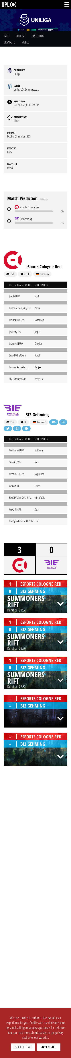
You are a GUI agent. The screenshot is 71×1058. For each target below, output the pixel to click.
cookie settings (22, 1047)
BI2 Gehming (37, 414)
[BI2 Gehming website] (26, 428)
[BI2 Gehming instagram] (63, 422)
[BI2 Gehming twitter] (8, 428)
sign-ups (9, 42)
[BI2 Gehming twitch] (17, 428)
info (6, 35)
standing (37, 35)
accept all (48, 1047)
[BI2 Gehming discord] (53, 422)
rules (25, 42)
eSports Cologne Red (43, 266)
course (20, 35)
